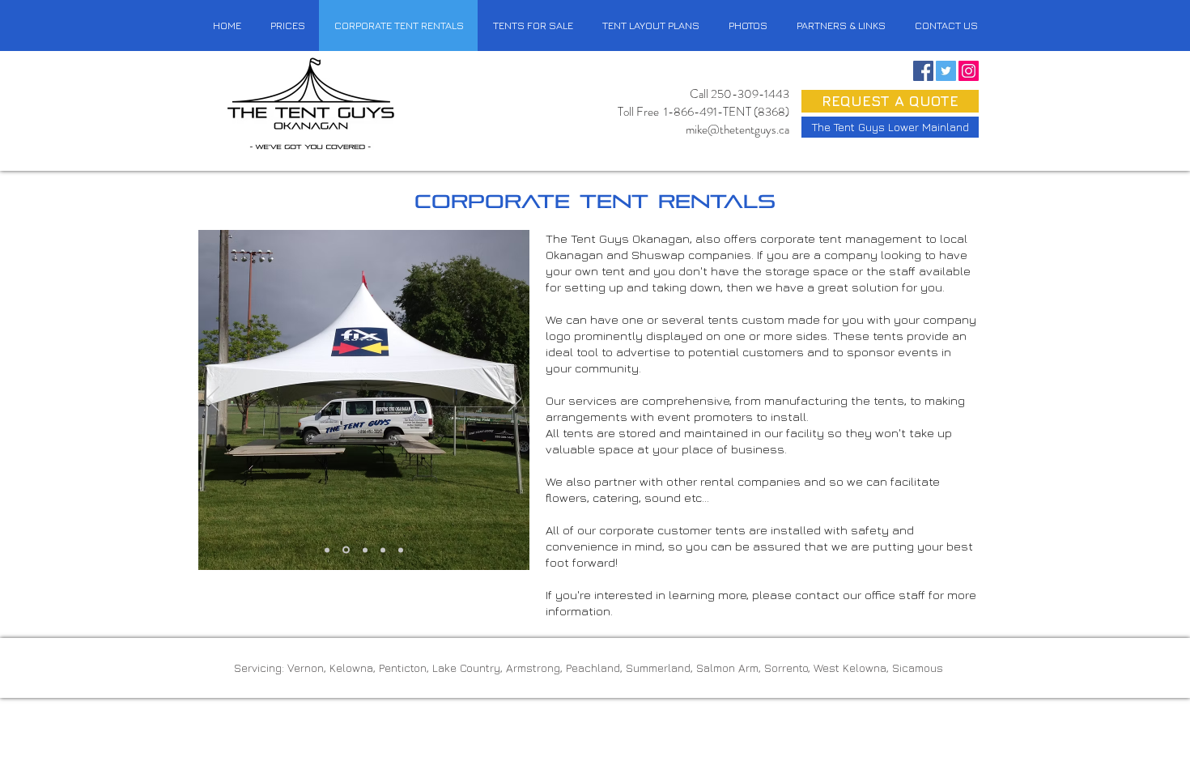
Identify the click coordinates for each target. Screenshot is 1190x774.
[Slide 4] (382, 549)
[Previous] (212, 400)
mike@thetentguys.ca (737, 129)
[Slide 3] (364, 550)
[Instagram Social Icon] (968, 71)
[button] (945, 25)
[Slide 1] (327, 549)
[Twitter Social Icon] (946, 71)
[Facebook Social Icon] (923, 71)
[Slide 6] (400, 549)
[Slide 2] (344, 549)
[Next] (514, 400)
